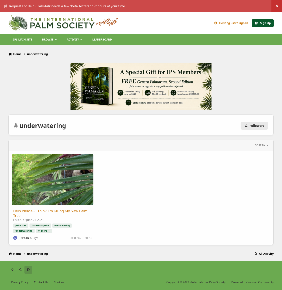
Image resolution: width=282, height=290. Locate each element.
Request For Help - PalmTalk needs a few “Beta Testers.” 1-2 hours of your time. (67, 6)
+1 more (42, 230)
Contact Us (41, 282)
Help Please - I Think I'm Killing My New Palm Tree (50, 213)
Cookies (59, 282)
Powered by (252, 282)
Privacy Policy (19, 282)
